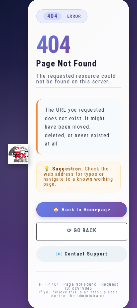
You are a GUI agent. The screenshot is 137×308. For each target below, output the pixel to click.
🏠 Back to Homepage (81, 210)
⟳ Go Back (81, 230)
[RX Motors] (18, 154)
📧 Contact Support (82, 254)
